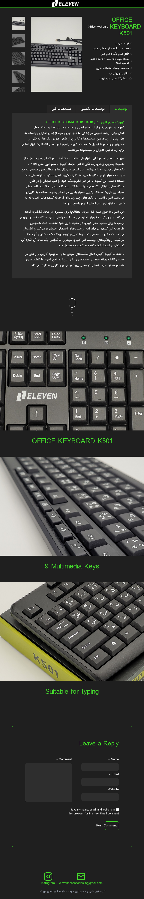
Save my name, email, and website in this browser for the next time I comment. (93, 812)
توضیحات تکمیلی (93, 108)
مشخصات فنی (61, 108)
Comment (64, 759)
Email (114, 774)
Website (113, 789)
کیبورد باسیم (69, 144)
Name (113, 759)
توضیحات (121, 108)
